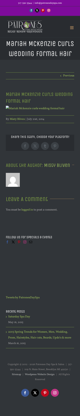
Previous (68, 76)
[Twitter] (13, 242)
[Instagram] (24, 242)
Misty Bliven (17, 119)
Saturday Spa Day (19, 317)
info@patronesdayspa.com (48, 3)
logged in (27, 210)
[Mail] (30, 242)
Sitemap (16, 374)
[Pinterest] (19, 242)
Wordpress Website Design (40, 374)
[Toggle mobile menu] (72, 28)
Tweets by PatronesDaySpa (23, 298)
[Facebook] (7, 242)
